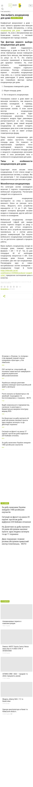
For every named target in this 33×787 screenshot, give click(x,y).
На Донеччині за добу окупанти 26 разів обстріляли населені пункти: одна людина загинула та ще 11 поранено (16, 530)
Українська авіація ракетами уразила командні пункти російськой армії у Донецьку (16, 385)
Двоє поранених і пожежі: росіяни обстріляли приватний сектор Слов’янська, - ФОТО (15, 541)
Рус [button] (31, 5)
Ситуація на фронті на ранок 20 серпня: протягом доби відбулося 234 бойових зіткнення (16, 519)
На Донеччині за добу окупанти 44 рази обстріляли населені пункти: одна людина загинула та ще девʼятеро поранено (15, 421)
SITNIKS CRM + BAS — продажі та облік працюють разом (15, 675)
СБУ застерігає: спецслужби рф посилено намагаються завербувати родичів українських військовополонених (16, 372)
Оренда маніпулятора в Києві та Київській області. (15, 710)
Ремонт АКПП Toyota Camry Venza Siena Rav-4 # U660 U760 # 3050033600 (15, 648)
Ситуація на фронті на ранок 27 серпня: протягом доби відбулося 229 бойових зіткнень (15, 433)
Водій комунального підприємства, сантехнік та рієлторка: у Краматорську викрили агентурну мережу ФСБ (15, 408)
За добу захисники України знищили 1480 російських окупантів (13, 509)
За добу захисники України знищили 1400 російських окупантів (16, 444)
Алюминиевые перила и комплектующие (11, 622)
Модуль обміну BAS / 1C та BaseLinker (12, 700)
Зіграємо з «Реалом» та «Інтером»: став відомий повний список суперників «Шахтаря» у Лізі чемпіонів (15, 359)
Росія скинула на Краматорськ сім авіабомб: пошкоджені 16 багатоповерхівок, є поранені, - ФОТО (16, 396)
